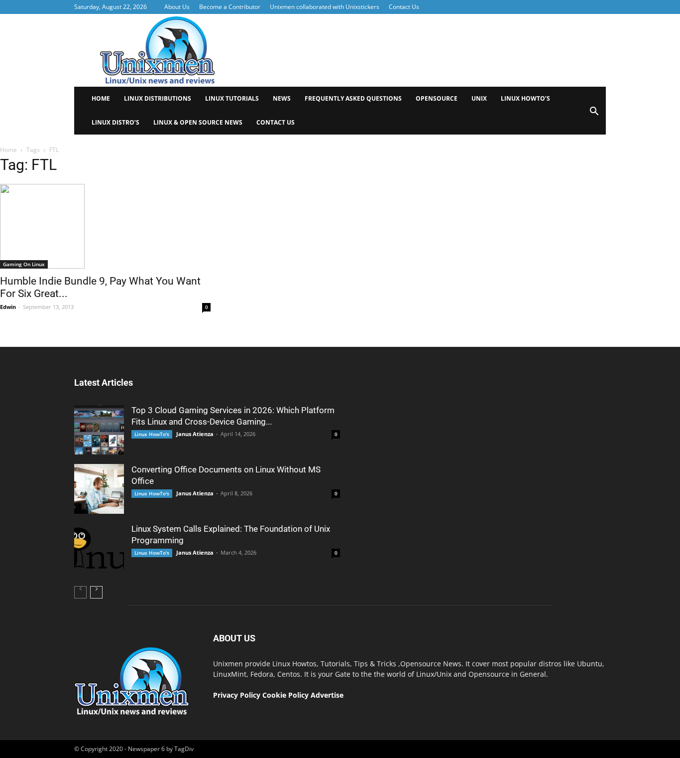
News (282, 98)
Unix (479, 98)
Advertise (327, 695)
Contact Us (404, 6)
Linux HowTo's (151, 434)
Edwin (8, 306)
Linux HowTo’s (525, 98)
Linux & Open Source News (197, 122)
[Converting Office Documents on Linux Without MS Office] (99, 489)
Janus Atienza (195, 434)
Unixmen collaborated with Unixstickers (324, 6)
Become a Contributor (229, 6)
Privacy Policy (236, 695)
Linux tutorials (232, 98)
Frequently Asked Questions (353, 98)
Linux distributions (157, 98)
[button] (594, 114)
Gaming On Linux (24, 264)
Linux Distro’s (115, 122)
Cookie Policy (286, 695)
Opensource (436, 98)
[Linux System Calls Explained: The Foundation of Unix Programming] (99, 548)
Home (101, 98)
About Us (177, 6)
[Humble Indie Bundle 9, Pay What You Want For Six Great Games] (105, 226)
